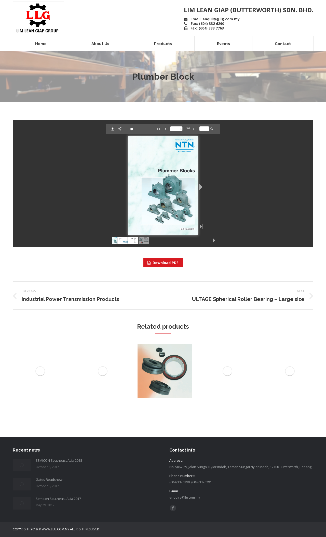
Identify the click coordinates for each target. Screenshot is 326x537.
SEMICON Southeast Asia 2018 (59, 460)
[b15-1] (40, 371)
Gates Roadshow (49, 479)
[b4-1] (227, 371)
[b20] (165, 371)
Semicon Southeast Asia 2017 (58, 498)
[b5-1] (289, 371)
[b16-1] (102, 371)
